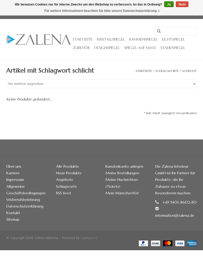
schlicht (189, 71)
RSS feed (63, 193)
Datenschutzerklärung (24, 206)
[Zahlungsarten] (143, 243)
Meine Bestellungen (122, 173)
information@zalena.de (174, 215)
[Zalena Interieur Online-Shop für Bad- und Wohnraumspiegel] (38, 39)
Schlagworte (167, 71)
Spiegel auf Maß (140, 47)
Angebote (64, 179)
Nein (182, 4)
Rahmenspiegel (143, 39)
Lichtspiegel (173, 39)
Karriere (13, 173)
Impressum (15, 179)
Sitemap (13, 219)
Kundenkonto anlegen (124, 166)
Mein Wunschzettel (122, 193)
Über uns (13, 166)
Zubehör (81, 47)
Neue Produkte (69, 173)
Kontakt (13, 212)
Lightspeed (89, 238)
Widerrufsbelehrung (23, 199)
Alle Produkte (67, 166)
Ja (169, 4)
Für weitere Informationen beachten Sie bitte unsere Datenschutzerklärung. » (102, 11)
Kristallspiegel (111, 39)
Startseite (83, 39)
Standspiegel (172, 47)
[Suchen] (158, 31)
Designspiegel (107, 47)
